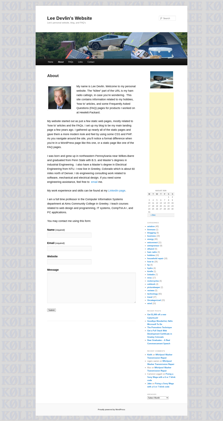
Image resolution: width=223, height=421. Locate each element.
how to (150, 262)
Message (53, 269)
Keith (149, 355)
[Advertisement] (161, 138)
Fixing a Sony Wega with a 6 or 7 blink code (161, 377)
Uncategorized (154, 300)
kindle (150, 271)
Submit (51, 310)
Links (80, 62)
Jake (149, 383)
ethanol (150, 249)
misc (149, 278)
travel (149, 297)
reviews (150, 290)
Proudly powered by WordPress (111, 410)
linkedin (151, 274)
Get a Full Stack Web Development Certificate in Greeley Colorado (159, 334)
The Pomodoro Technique (159, 327)
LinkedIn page (116, 190)
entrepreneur (153, 246)
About (61, 62)
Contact (91, 62)
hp (148, 265)
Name (56, 229)
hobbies (151, 255)
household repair (155, 258)
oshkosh (151, 284)
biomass (151, 229)
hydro (150, 268)
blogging (151, 233)
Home (50, 62)
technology (152, 294)
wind (149, 303)
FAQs (70, 62)
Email (56, 243)
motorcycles (153, 281)
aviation (151, 226)
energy (150, 239)
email (94, 181)
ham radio (152, 252)
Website (52, 256)
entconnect (152, 242)
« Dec (153, 215)
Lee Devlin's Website (69, 18)
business (151, 236)
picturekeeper (153, 287)
